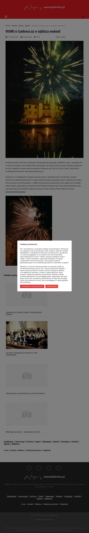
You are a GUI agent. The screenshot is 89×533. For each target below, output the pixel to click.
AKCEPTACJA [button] (52, 286)
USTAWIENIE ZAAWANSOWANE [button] (32, 286)
